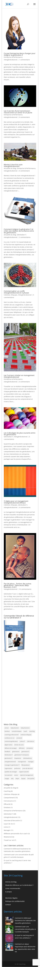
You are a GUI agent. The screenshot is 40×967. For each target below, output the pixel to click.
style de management (26, 775)
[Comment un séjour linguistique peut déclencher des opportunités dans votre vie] (9, 947)
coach (25, 731)
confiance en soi (9, 738)
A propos (8, 892)
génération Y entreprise (22, 755)
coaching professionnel (11, 735)
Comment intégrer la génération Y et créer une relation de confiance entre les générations (19, 231)
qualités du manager (11, 772)
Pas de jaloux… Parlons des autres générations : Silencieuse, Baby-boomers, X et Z (17, 585)
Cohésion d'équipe (10, 295)
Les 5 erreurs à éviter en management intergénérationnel (19, 376)
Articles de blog (10, 882)
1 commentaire (24, 60)
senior (16, 775)
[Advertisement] (15, 688)
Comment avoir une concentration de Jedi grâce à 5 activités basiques (25, 929)
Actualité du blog (10, 168)
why (12, 778)
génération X (25, 751)
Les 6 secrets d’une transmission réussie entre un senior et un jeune (18, 112)
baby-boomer (15, 728)
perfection (17, 768)
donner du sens (19, 745)
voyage (7, 778)
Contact (8, 905)
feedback (7, 751)
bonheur (7, 731)
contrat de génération (11, 741)
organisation (8, 768)
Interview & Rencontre (12, 820)
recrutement (8, 775)
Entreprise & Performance (13, 57)
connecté (19, 738)
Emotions (7, 807)
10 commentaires (25, 589)
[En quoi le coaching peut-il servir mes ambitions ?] (9, 938)
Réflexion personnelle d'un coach (16, 834)
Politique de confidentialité (15, 901)
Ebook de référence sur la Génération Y (19, 885)
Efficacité (7, 804)
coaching (32, 731)
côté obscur (30, 741)
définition (21, 748)
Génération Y (21, 235)
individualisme (27, 758)
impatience (17, 758)
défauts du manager (11, 748)
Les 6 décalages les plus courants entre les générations (19, 434)
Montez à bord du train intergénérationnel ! (13, 165)
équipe (23, 778)
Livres (6, 827)
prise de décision (28, 768)
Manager (7, 830)
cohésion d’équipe (26, 735)
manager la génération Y (12, 765)
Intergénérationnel (10, 60)
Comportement (9, 798)
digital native (8, 745)
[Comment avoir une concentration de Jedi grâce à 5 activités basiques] (9, 929)
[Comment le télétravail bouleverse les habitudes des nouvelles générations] (9, 921)
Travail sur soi (9, 840)
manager (30, 761)
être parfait (31, 778)
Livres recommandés (12, 888)
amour (7, 728)
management (22, 761)
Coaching (7, 791)
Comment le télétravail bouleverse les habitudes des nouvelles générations (25, 920)
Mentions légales (11, 898)
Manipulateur (26, 765)
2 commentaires (25, 237)
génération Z (8, 758)
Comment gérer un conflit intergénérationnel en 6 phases (16, 292)
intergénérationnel (10, 761)
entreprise (30, 748)
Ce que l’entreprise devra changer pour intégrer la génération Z (19, 54)
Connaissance (9, 801)
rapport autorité (24, 772)
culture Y (22, 741)
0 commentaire (24, 117)
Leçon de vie (8, 824)
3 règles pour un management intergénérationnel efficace (16, 502)
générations (15, 751)
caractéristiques (16, 731)
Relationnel (8, 837)
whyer (17, 778)
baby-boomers (25, 728)
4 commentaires (25, 507)
